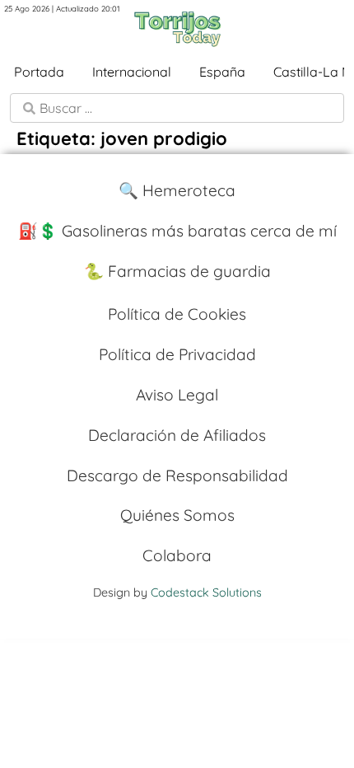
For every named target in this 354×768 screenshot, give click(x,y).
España (222, 71)
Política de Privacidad (177, 354)
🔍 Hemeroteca (177, 190)
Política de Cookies (177, 314)
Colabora (177, 555)
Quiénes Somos (177, 515)
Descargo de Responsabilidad (177, 475)
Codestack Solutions (206, 592)
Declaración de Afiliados (177, 435)
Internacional (131, 71)
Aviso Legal (177, 395)
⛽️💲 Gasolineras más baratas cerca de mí (177, 231)
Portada (39, 71)
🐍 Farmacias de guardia (177, 271)
